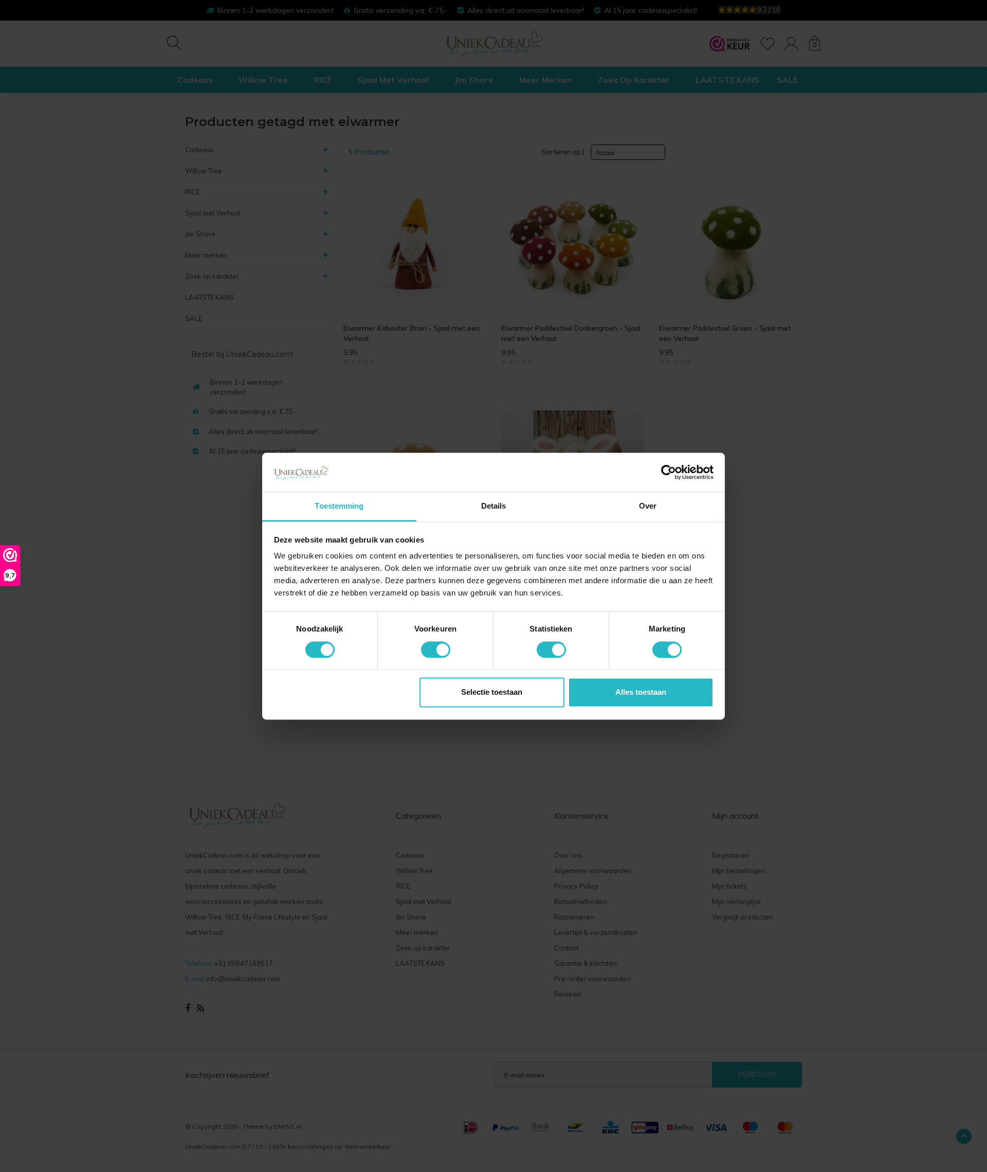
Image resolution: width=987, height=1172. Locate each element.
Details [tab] (493, 506)
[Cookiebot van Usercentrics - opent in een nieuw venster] (669, 472)
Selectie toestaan (491, 692)
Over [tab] (647, 506)
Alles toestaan (640, 692)
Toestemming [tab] (339, 506)
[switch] (435, 649)
